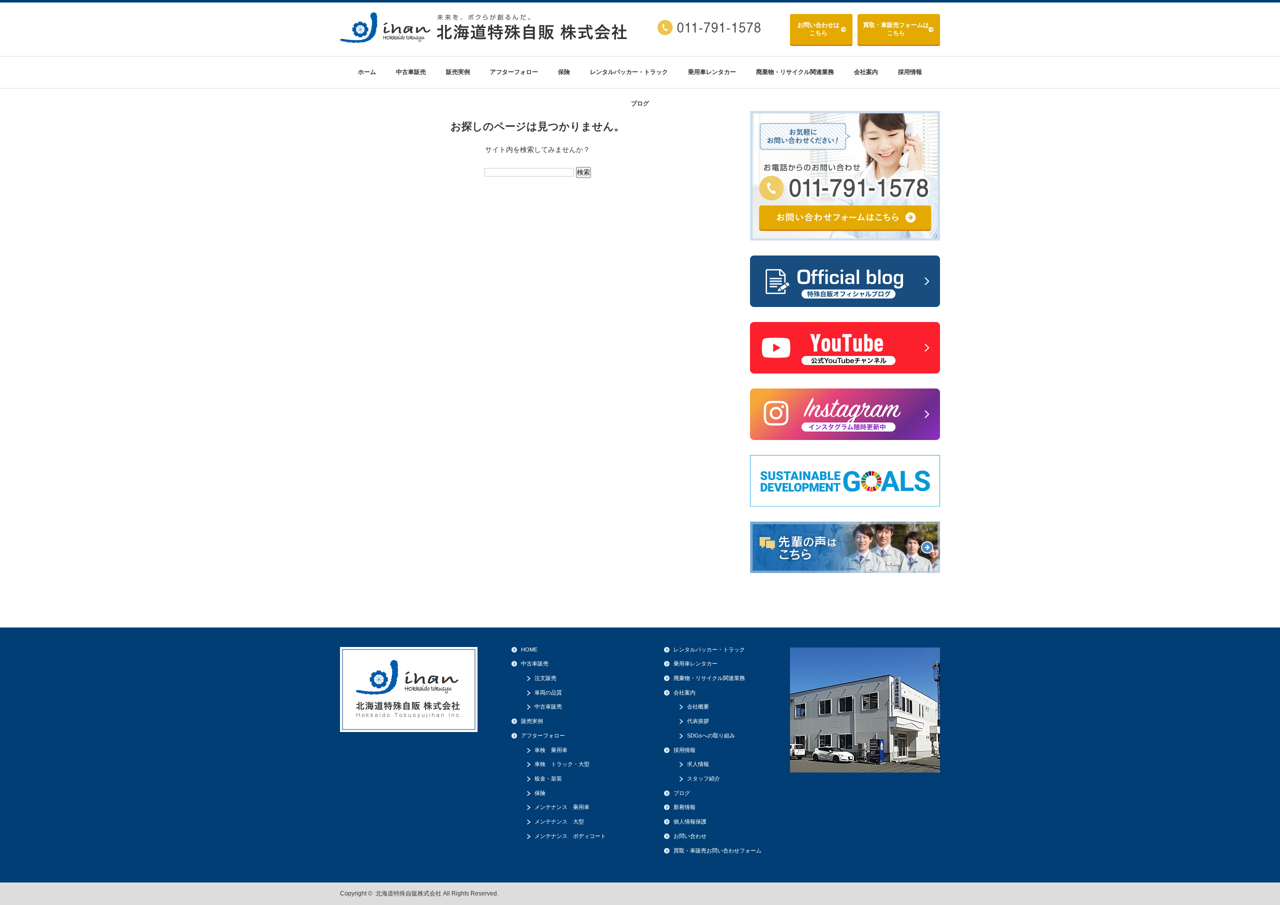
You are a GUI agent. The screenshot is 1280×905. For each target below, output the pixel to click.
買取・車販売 (896, 29)
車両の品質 (548, 693)
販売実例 (458, 72)
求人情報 (698, 764)
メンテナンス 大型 (559, 821)
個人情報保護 (690, 821)
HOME (529, 649)
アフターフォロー (514, 72)
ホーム (367, 72)
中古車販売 (411, 72)
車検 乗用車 (551, 750)
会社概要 (698, 707)
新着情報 (685, 807)
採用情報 (910, 72)
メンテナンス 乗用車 (562, 807)
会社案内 (866, 72)
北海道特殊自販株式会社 (409, 893)
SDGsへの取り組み (711, 735)
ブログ (640, 103)
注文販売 (545, 678)
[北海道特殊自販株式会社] (485, 39)
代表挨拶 (698, 721)
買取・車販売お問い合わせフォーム (718, 851)
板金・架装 (548, 779)
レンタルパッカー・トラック (629, 72)
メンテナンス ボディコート (570, 836)
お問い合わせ (819, 29)
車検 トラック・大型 (562, 764)
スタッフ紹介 (703, 779)
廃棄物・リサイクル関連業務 (795, 72)
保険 (564, 72)
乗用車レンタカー (712, 72)
